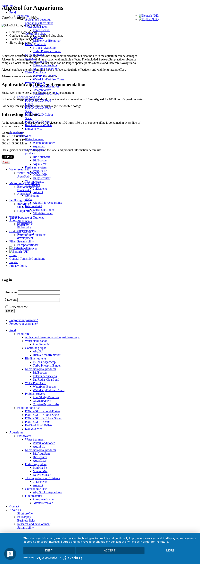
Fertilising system (35, 167)
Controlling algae (35, 33)
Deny (49, 550)
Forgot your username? (23, 323)
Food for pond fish (28, 97)
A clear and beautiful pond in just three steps (39, 21)
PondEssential (41, 30)
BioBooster (40, 61)
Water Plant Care (35, 72)
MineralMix (40, 174)
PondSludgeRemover (46, 86)
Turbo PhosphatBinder (47, 51)
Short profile (25, 223)
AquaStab (39, 146)
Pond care (23, 16)
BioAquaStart (41, 157)
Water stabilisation (36, 26)
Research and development (25, 236)
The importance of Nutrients (34, 183)
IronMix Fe (40, 171)
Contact (14, 216)
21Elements (40, 188)
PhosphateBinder (43, 209)
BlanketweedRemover (46, 40)
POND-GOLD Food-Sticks (42, 414)
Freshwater (24, 135)
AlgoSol (38, 37)
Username (11, 292)
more (170, 550)
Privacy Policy (18, 265)
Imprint (13, 262)
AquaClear (39, 164)
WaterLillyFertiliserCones (48, 79)
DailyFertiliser (41, 178)
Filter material (33, 206)
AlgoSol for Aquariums (47, 202)
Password (11, 299)
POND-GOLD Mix (37, 121)
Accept (110, 550)
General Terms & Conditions (27, 258)
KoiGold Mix (33, 128)
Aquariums (16, 132)
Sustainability (25, 241)
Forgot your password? (23, 320)
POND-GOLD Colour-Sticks (43, 418)
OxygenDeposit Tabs (46, 93)
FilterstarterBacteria (45, 65)
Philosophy (24, 227)
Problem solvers (35, 83)
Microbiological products (35, 56)
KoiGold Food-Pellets (38, 125)
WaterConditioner (44, 142)
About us (15, 220)
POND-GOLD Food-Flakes (42, 411)
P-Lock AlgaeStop (44, 47)
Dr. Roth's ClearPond (46, 68)
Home (13, 255)
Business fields (26, 230)
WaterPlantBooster (44, 75)
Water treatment (34, 139)
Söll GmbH (9, 5)
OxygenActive (42, 90)
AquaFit (38, 192)
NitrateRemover (43, 213)
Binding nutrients (35, 44)
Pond (12, 12)
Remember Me (18, 307)
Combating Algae (32, 197)
